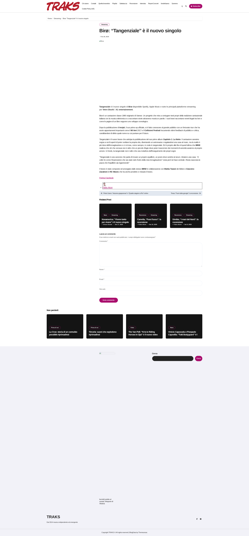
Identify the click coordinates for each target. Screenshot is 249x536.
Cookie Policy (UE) (88, 9)
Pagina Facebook (106, 178)
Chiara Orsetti (107, 224)
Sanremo (175, 3)
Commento (103, 241)
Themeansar (142, 532)
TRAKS (53, 517)
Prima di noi (55, 327)
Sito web (102, 289)
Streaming (104, 24)
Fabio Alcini (107, 187)
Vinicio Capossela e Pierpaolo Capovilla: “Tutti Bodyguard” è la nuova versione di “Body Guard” (183, 335)
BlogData (132, 532)
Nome (101, 269)
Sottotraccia (123, 3)
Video (132, 327)
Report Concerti (153, 3)
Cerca (154, 353)
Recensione (133, 3)
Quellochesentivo (104, 3)
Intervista (143, 3)
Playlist (114, 3)
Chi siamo (85, 3)
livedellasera (165, 3)
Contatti (93, 3)
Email (101, 279)
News (105, 215)
